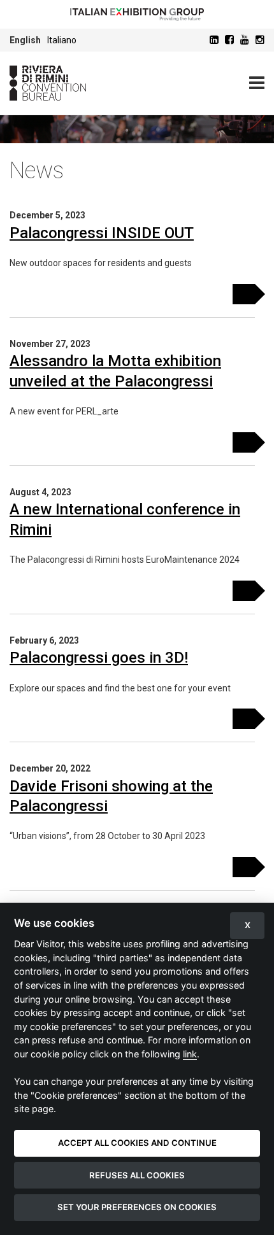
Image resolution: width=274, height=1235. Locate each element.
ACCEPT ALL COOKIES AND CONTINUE (137, 1143)
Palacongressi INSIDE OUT (102, 233)
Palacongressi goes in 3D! (99, 658)
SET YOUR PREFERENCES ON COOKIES (137, 1207)
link (190, 1053)
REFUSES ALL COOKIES (137, 1175)
